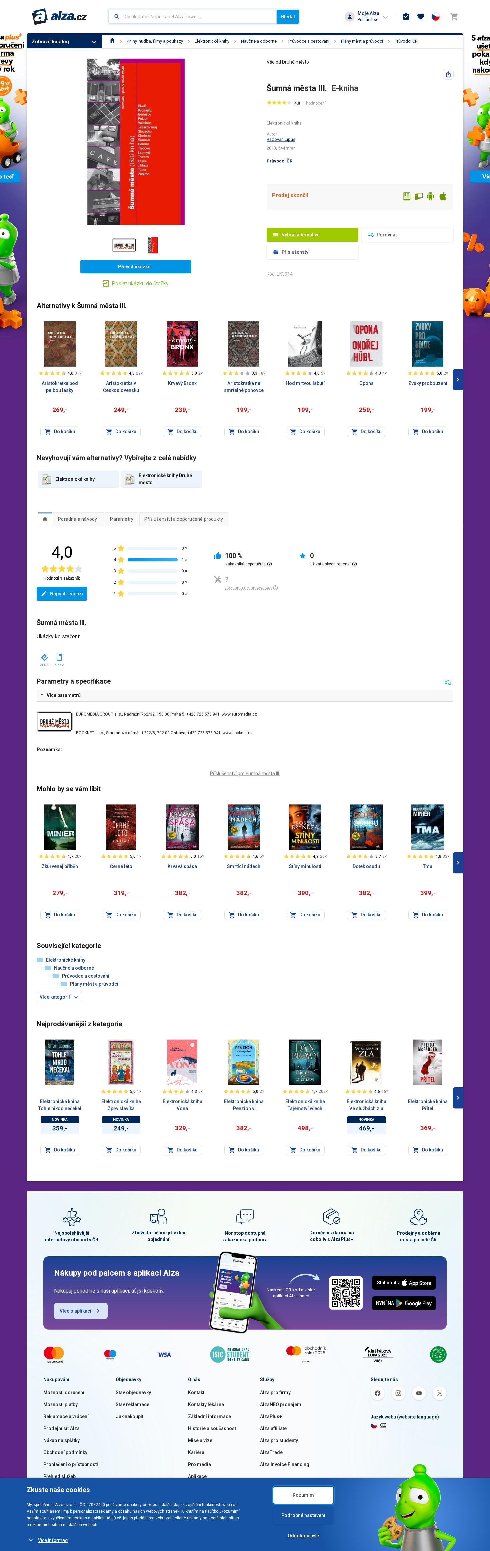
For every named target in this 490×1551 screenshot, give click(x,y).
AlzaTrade (271, 1452)
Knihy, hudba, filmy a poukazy (155, 41)
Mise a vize (200, 1440)
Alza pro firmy (275, 1392)
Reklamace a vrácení (66, 1416)
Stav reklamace (132, 1404)
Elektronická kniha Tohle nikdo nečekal (59, 1105)
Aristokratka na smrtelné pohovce (244, 387)
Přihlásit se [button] (368, 19)
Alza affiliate (273, 1428)
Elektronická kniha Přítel (428, 1105)
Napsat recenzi (66, 593)
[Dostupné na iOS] (442, 197)
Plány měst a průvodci (362, 41)
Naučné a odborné (259, 41)
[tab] (45, 519)
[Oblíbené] (421, 17)
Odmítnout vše (303, 1535)
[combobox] (192, 17)
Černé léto (121, 866)
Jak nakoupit (129, 1416)
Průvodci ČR (406, 41)
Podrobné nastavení (303, 1515)
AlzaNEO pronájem (280, 1404)
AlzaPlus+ (271, 1416)
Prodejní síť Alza (61, 1428)
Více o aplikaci (75, 1311)
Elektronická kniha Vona (182, 1105)
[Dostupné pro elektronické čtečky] (406, 197)
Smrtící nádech (243, 866)
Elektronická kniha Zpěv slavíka (121, 1105)
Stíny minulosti (305, 866)
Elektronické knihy (212, 41)
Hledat (288, 16)
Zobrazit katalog (50, 41)
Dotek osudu (366, 866)
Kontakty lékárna (206, 1404)
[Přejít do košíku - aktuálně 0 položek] (454, 17)
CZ (383, 1425)
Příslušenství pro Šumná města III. (245, 773)
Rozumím (303, 1495)
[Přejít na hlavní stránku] (59, 16)
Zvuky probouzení (427, 383)
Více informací (53, 1540)
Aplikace (197, 1476)
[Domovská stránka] (112, 41)
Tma (427, 866)
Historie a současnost (212, 1428)
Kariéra (196, 1452)
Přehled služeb (59, 1476)
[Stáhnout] (44, 656)
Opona (366, 383)
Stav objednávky (133, 1392)
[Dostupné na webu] (418, 197)
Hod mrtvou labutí (305, 383)
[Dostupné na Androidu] (430, 197)
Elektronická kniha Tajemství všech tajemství (305, 1105)
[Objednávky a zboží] (406, 17)
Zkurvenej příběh (60, 866)
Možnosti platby (60, 1404)
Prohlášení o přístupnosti (70, 1464)
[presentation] (45, 519)
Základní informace (209, 1416)
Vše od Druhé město (288, 62)
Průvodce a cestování (308, 41)
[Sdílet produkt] (448, 74)
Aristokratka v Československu (121, 387)
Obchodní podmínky (65, 1452)
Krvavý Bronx (182, 383)
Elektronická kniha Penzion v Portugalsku (244, 1105)
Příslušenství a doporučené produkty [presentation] (183, 519)
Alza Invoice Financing (284, 1464)
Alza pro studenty (279, 1440)
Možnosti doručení (63, 1392)
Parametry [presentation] (121, 519)
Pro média (199, 1464)
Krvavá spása (182, 866)
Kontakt (196, 1392)
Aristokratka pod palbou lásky (60, 387)
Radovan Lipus (281, 139)
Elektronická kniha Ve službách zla (366, 1105)
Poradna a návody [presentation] (77, 519)
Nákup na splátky (61, 1440)
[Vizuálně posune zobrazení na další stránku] (458, 379)
